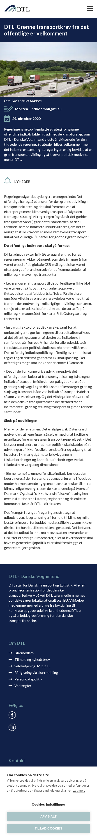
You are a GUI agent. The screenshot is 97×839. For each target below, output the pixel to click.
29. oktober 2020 (26, 118)
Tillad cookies (48, 828)
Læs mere (79, 790)
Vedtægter (22, 685)
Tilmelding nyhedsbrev (32, 659)
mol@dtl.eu (52, 109)
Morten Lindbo (38, 109)
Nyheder (22, 181)
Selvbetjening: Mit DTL (32, 666)
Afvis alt (48, 816)
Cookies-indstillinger (48, 804)
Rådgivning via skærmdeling (36, 672)
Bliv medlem (24, 653)
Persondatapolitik (28, 679)
